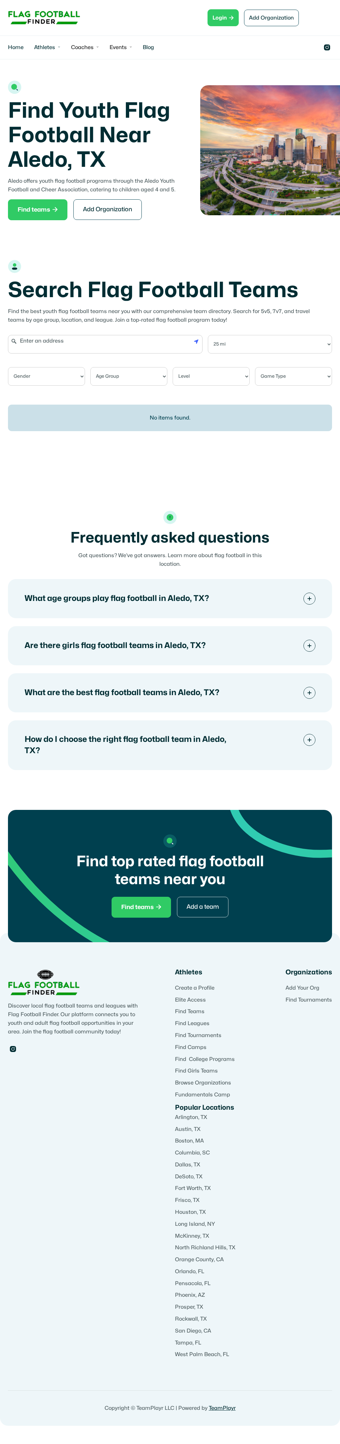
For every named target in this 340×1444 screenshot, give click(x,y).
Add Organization (271, 18)
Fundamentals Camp (202, 1094)
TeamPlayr (222, 1408)
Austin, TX (188, 1129)
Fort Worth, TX (193, 1188)
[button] (47, 47)
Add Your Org (302, 988)
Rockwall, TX (191, 1319)
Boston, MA (189, 1141)
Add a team (203, 907)
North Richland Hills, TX (205, 1247)
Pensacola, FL (193, 1283)
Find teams (38, 210)
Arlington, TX (191, 1117)
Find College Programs (205, 1059)
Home (16, 47)
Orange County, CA (199, 1259)
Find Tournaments (198, 1035)
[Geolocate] (197, 341)
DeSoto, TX (189, 1176)
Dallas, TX (187, 1164)
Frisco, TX (187, 1200)
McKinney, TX (192, 1236)
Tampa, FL (188, 1343)
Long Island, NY (195, 1224)
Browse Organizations (203, 1082)
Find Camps (191, 1047)
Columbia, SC (192, 1152)
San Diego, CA (193, 1331)
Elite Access (190, 1000)
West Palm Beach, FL (202, 1354)
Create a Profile (194, 988)
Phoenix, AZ (190, 1295)
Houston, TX (190, 1212)
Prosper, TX (189, 1307)
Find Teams (190, 1011)
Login (223, 18)
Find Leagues (192, 1023)
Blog (148, 47)
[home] (44, 18)
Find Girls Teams (196, 1071)
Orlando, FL (189, 1271)
